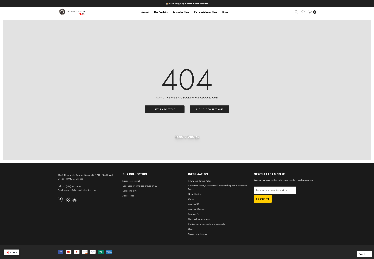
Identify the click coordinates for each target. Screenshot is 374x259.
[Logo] (72, 11)
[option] (187, 4)
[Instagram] (67, 199)
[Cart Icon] (310, 12)
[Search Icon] (296, 12)
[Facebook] (60, 199)
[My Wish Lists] (303, 12)
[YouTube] (74, 199)
